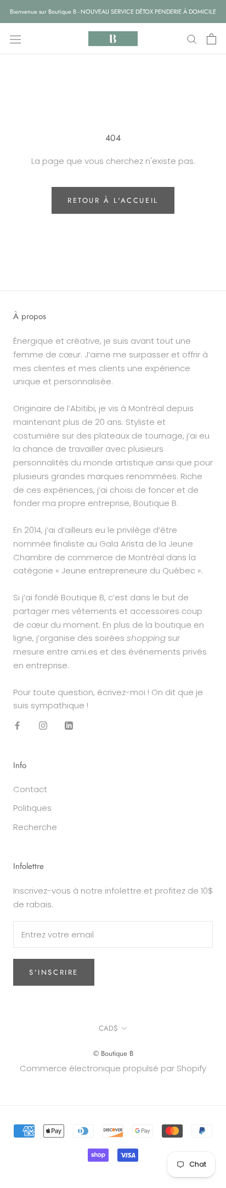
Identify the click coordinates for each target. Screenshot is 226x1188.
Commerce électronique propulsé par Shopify (113, 1068)
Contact (30, 789)
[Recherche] (192, 38)
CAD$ (108, 1028)
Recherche (35, 827)
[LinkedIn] (69, 725)
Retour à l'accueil (113, 200)
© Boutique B (113, 1053)
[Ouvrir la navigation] (15, 39)
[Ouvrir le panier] (211, 38)
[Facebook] (17, 725)
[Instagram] (43, 725)
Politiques (32, 808)
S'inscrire (53, 972)
